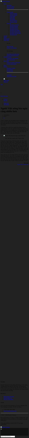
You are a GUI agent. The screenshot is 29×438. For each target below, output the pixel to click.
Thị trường (6, 104)
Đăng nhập (6, 80)
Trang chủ (6, 103)
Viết (2, 84)
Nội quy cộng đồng (8, 399)
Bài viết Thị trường (4, 96)
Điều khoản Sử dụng (9, 396)
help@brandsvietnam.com (10, 411)
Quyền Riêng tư (8, 398)
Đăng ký (6, 82)
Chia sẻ (5, 99)
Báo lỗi (5, 100)
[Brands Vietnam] (5, 1)
